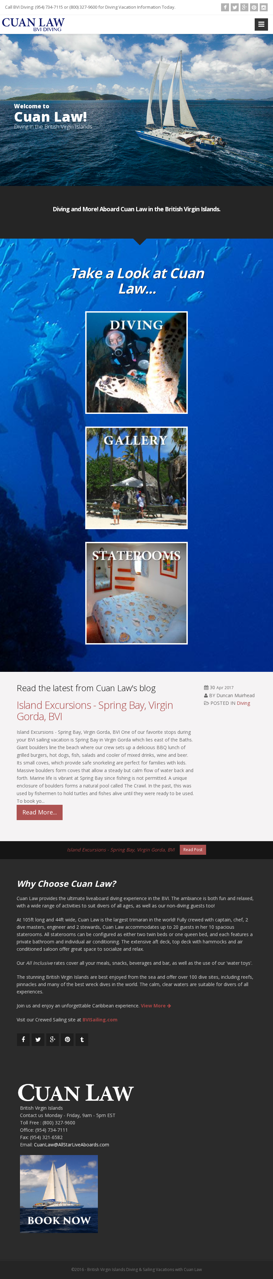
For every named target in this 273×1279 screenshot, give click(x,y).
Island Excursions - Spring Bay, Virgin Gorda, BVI (95, 710)
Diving (243, 703)
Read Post (192, 849)
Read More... (39, 812)
